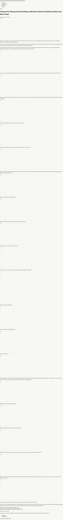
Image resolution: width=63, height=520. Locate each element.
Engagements (4, 516)
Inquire (3, 6)
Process (3, 5)
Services (3, 2)
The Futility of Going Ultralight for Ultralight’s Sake (9, 507)
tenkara (39, 505)
